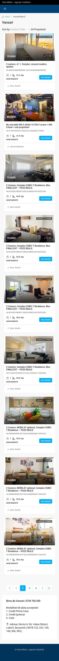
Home (7, 17)
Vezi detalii (46, 77)
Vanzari (40, 37)
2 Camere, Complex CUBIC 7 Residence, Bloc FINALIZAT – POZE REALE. (28, 186)
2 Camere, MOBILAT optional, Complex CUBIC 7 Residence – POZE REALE (28, 428)
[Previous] (9, 588)
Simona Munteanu (17, 147)
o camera (47, 97)
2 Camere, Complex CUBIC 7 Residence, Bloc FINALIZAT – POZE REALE (28, 368)
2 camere (48, 37)
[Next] (42, 588)
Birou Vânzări (15, 86)
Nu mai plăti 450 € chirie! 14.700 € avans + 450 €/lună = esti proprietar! (29, 126)
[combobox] (21, 29)
